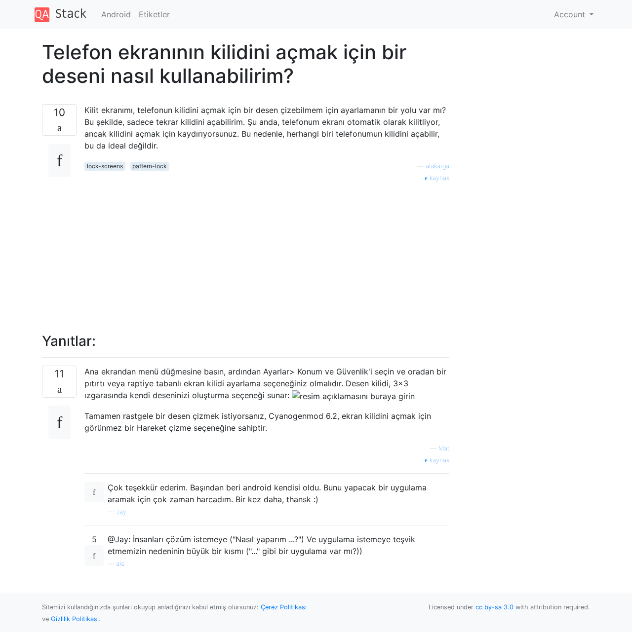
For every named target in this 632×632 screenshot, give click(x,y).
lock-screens (105, 166)
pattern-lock (149, 166)
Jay (121, 512)
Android (116, 14)
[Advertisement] (266, 252)
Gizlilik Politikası (75, 619)
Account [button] (571, 14)
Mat (443, 448)
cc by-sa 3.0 (494, 607)
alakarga (437, 166)
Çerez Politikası (284, 607)
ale (120, 563)
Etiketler (154, 14)
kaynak (438, 178)
